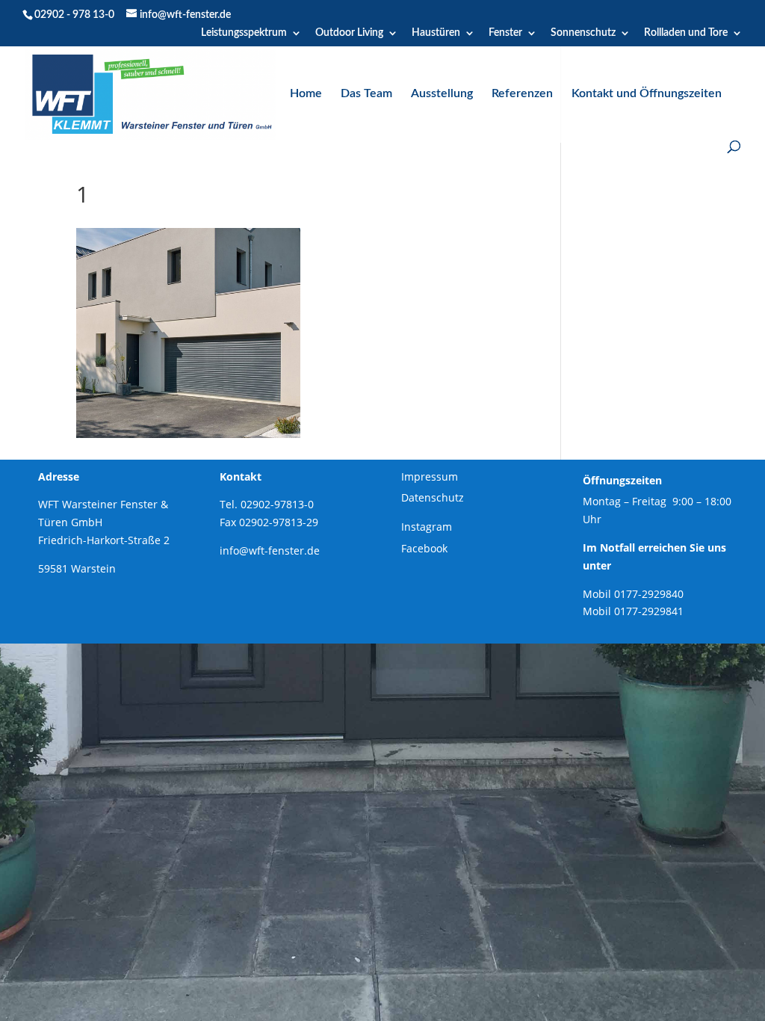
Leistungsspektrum (244, 33)
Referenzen (522, 93)
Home (306, 93)
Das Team (366, 93)
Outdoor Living (349, 33)
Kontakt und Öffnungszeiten (647, 93)
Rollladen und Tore (686, 33)
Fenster (505, 33)
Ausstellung (442, 93)
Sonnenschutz (583, 33)
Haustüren (436, 33)
